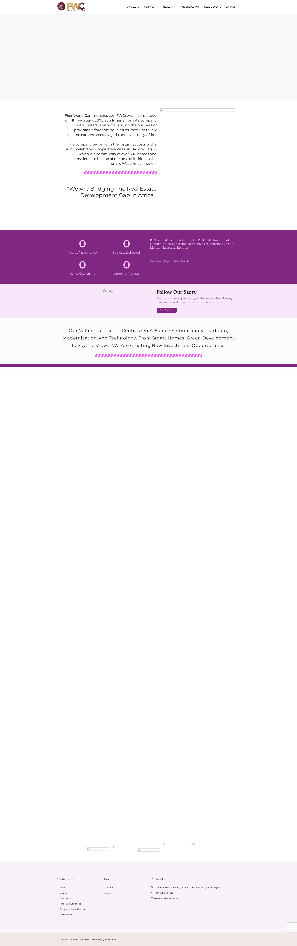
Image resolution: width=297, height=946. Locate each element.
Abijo (108, 893)
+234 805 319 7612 (163, 893)
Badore (110, 887)
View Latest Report (161, 261)
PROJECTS (167, 7)
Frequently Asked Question (73, 909)
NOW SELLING (133, 7)
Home (62, 887)
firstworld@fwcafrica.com (166, 898)
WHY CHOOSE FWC (190, 7)
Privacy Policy (66, 898)
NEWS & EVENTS (212, 7)
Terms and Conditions (70, 904)
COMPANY (149, 7)
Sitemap (64, 893)
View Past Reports (184, 261)
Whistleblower (66, 914)
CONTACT (230, 7)
